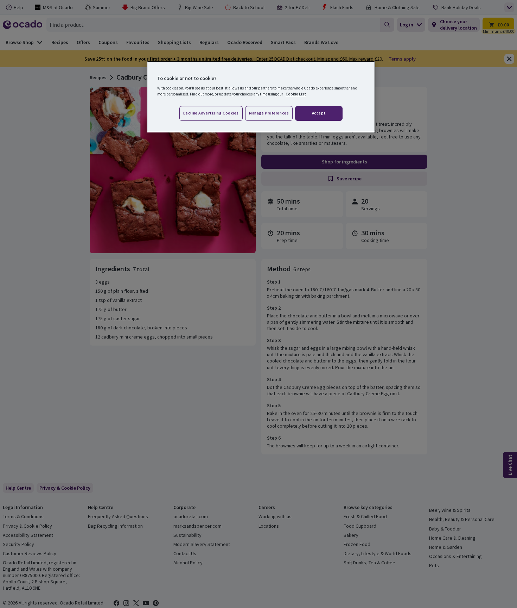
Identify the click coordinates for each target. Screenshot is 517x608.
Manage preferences (269, 113)
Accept (319, 113)
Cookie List (296, 94)
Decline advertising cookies (211, 113)
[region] (261, 97)
